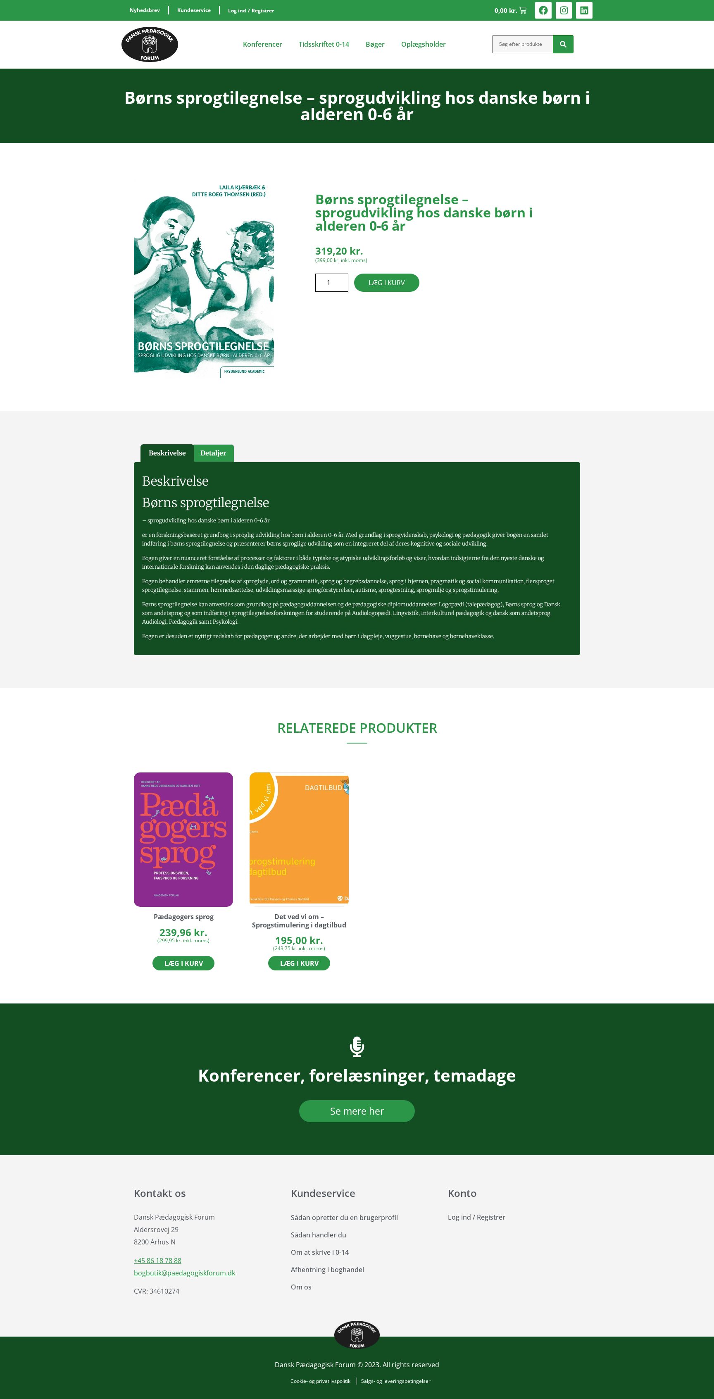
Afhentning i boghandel (327, 1269)
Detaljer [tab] (213, 453)
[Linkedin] (584, 10)
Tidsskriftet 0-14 (324, 44)
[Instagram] (564, 10)
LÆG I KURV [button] (183, 963)
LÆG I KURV (387, 282)
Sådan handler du (318, 1234)
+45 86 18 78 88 (157, 1260)
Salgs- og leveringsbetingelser (396, 1381)
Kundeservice (194, 10)
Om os (301, 1287)
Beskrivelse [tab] (167, 453)
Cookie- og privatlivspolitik (320, 1381)
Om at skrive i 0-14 (320, 1252)
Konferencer (262, 44)
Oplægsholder (423, 44)
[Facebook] (543, 10)
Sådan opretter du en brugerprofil (344, 1217)
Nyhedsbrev (145, 10)
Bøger (375, 44)
